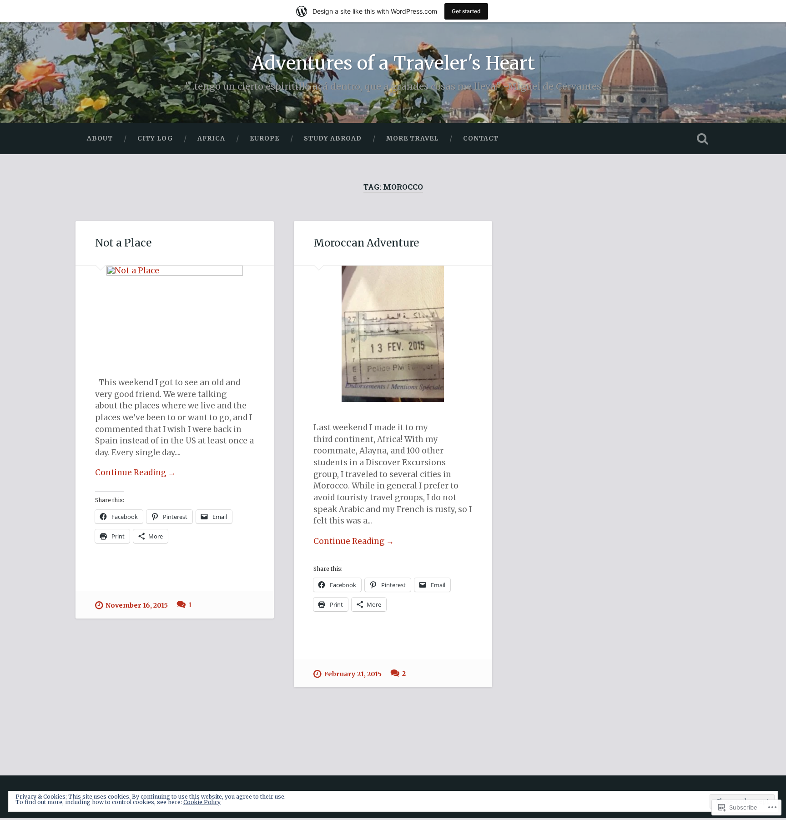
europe (264, 138)
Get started (466, 11)
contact (481, 138)
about (100, 138)
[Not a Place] (175, 311)
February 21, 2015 (353, 674)
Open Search (702, 138)
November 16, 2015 (137, 605)
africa (211, 138)
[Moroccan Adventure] (393, 334)
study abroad (333, 138)
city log (155, 138)
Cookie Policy (202, 802)
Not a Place (123, 242)
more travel (412, 138)
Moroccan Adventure (366, 242)
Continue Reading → (135, 473)
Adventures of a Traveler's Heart (393, 63)
